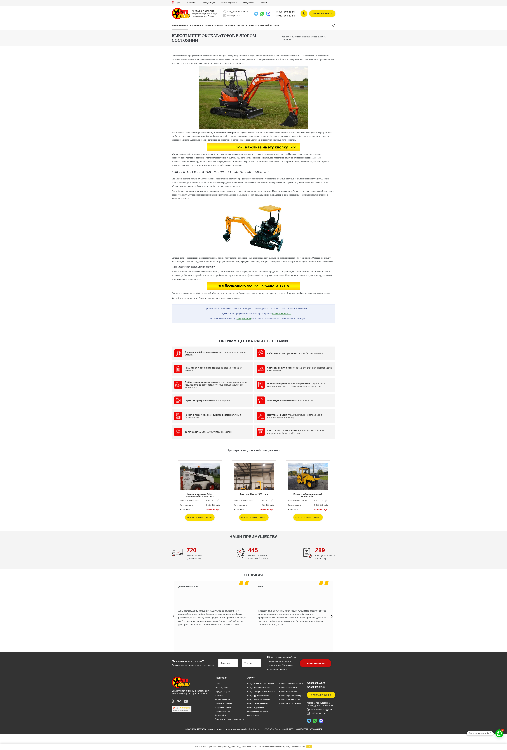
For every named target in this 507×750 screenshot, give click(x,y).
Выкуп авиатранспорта (289, 699)
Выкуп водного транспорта (291, 695)
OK (309, 747)
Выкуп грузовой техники (258, 695)
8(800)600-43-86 (244, 319)
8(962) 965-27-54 (285, 15)
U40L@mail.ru (234, 15)
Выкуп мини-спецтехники (258, 699)
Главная (285, 36)
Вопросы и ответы (223, 707)
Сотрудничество (248, 3)
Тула (178, 3)
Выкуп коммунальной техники (260, 691)
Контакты (264, 3)
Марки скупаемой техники (264, 25)
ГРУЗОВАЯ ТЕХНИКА (202, 25)
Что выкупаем (180, 25)
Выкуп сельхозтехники (257, 703)
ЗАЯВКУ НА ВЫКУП (281, 313)
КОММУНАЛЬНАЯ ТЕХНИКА (231, 25)
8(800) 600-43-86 (285, 11)
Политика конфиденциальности (229, 719)
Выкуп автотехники (288, 687)
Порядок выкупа (209, 3)
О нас (217, 683)
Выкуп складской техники (291, 683)
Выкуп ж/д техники (255, 707)
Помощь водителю (228, 3)
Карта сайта (220, 715)
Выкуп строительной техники (260, 683)
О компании (191, 3)
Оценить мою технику (199, 517)
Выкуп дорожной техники (258, 687)
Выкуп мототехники (288, 691)
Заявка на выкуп (322, 14)
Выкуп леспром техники (290, 703)
